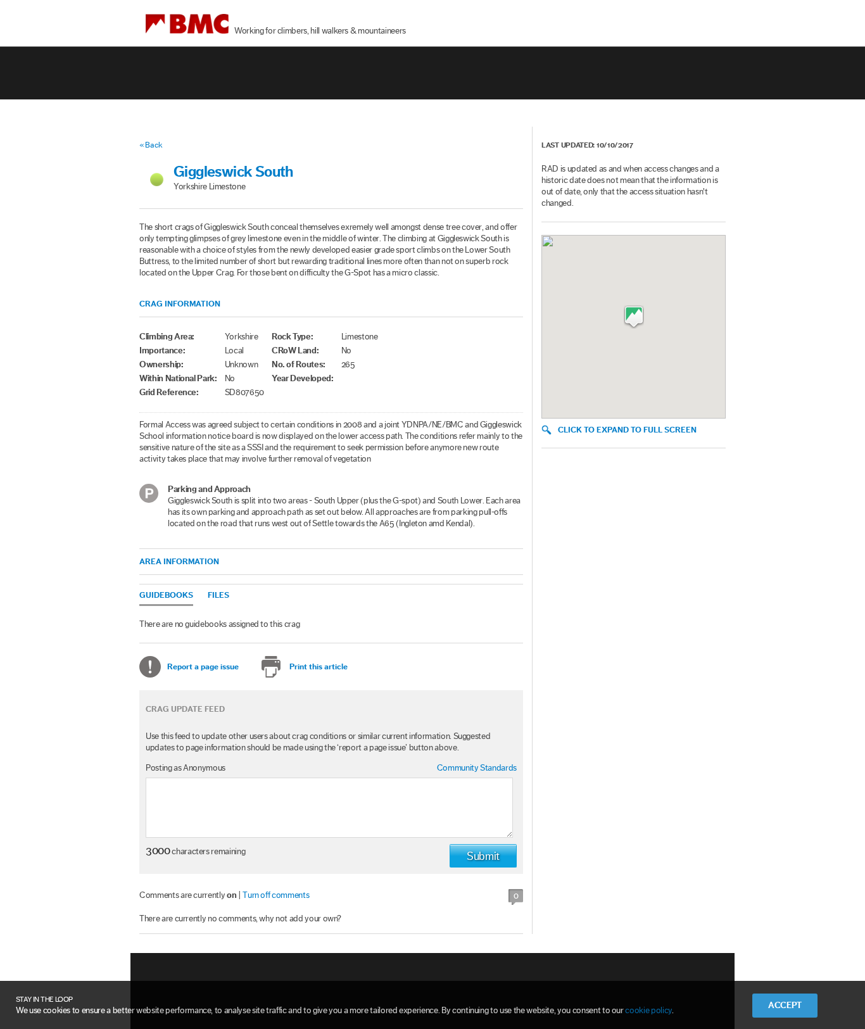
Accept (785, 1005)
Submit (483, 856)
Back (154, 145)
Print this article (318, 666)
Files (218, 595)
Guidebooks (166, 595)
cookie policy (648, 1010)
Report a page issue (203, 666)
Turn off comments (276, 895)
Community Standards (477, 768)
